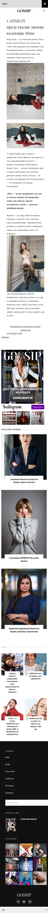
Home (4, 3)
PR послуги (9, 786)
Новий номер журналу (29, 819)
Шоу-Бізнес (9, 793)
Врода (7, 764)
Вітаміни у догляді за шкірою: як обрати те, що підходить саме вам (35, 723)
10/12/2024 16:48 (14, 333)
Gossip (24, 10)
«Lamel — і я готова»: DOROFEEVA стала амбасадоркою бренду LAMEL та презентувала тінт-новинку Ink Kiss (12, 726)
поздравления (38, 424)
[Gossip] (24, 895)
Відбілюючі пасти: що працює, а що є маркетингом (35, 676)
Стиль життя (10, 771)
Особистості (9, 779)
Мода (7, 757)
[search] (44, 10)
